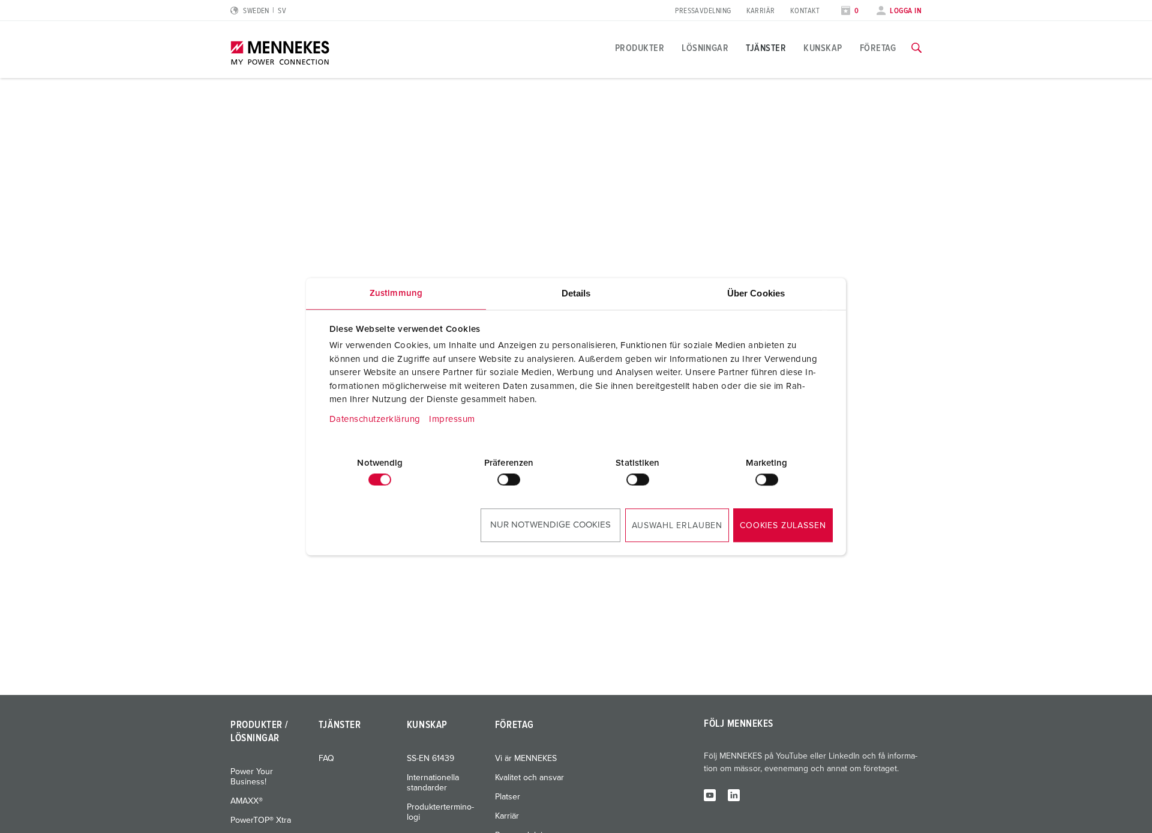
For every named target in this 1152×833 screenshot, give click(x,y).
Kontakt (805, 11)
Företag (878, 48)
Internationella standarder (433, 783)
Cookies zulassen (783, 526)
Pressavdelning (703, 11)
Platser (507, 797)
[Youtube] (710, 794)
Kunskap (822, 48)
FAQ (326, 758)
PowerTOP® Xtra (260, 820)
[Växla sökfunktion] (916, 48)
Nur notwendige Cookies (550, 524)
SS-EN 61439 (430, 758)
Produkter (639, 48)
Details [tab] (576, 293)
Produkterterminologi (440, 812)
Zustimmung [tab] (396, 293)
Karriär (760, 11)
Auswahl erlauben (677, 526)
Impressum (452, 419)
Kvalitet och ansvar (529, 778)
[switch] (508, 480)
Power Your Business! (251, 777)
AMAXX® (246, 801)
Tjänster (766, 48)
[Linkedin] (734, 794)
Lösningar (705, 48)
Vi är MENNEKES (526, 758)
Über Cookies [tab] (756, 293)
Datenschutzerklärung (375, 419)
